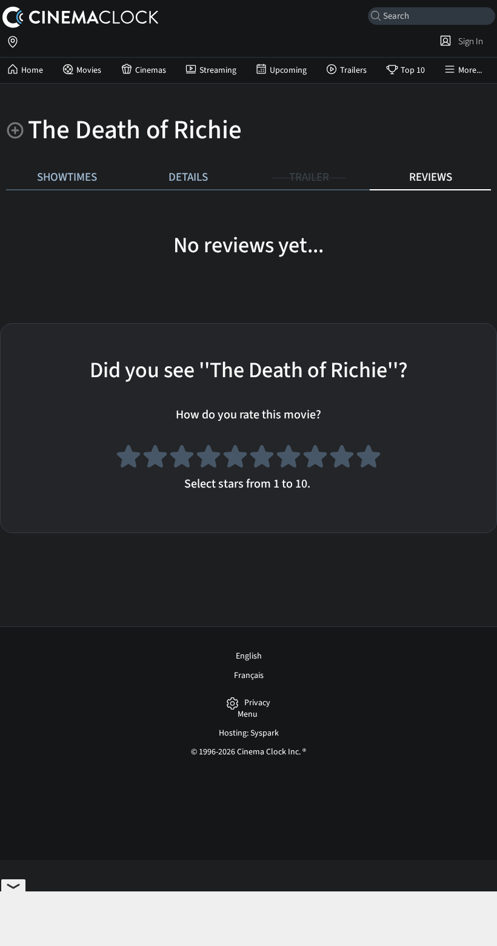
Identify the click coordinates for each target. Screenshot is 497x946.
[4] (208, 458)
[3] (181, 458)
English (249, 656)
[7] (288, 458)
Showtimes (67, 177)
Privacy (257, 703)
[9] (342, 458)
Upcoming (288, 70)
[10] (368, 458)
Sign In (469, 41)
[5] (235, 458)
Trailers (353, 70)
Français (249, 675)
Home (32, 70)
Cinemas (150, 70)
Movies (88, 70)
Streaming (217, 70)
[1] (128, 458)
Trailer (309, 177)
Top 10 (413, 70)
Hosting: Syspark (249, 733)
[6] (261, 458)
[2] (155, 458)
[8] (315, 458)
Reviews (430, 177)
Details (188, 177)
